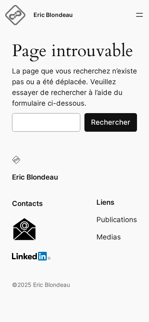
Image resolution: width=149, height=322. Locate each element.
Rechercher (110, 122)
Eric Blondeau (53, 14)
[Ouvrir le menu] (139, 15)
